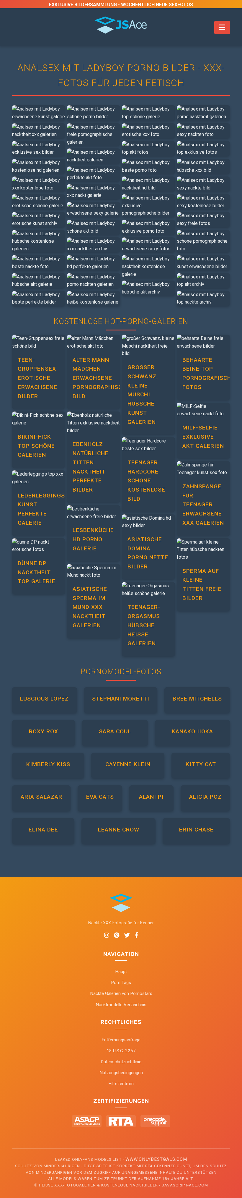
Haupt (121, 971)
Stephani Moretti (120, 698)
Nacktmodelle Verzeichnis (121, 1004)
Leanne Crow (118, 829)
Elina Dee (43, 829)
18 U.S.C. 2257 (121, 1050)
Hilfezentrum (121, 1083)
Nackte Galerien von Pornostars (121, 993)
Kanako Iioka (192, 731)
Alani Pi (151, 796)
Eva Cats (100, 796)
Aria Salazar (41, 796)
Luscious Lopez (44, 698)
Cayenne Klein (128, 764)
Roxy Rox (43, 731)
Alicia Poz (205, 796)
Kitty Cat (201, 764)
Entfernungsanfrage (121, 1040)
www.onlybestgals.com (156, 1159)
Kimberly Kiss (48, 764)
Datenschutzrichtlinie (121, 1061)
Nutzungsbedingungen (121, 1072)
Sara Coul (115, 731)
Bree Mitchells (197, 698)
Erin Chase (196, 829)
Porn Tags (121, 982)
